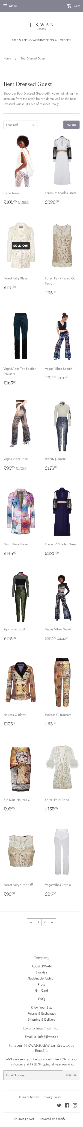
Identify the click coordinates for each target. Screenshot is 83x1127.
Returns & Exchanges (41, 1013)
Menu (13, 5)
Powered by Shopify (52, 1119)
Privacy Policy (52, 1097)
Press (41, 984)
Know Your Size (41, 1007)
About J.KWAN (42, 966)
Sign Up (71, 1075)
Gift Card (41, 990)
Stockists (41, 972)
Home (7, 58)
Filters (71, 124)
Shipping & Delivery (41, 1019)
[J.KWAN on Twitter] (59, 1106)
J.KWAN (30, 1119)
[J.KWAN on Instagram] (75, 1106)
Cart (76, 5)
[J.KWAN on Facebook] (67, 1106)
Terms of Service (29, 1097)
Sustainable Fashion (41, 978)
